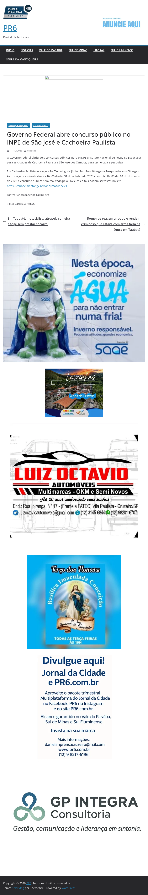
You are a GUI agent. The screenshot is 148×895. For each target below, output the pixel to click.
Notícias (27, 50)
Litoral (98, 50)
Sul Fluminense (122, 50)
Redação (31, 150)
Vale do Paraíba (50, 50)
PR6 (10, 28)
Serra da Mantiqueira (22, 59)
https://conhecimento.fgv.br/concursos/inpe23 (37, 186)
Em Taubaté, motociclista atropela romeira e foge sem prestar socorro (39, 221)
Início (10, 50)
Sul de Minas (78, 50)
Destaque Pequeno (18, 125)
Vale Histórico (40, 125)
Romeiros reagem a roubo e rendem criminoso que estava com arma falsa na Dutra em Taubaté (110, 224)
